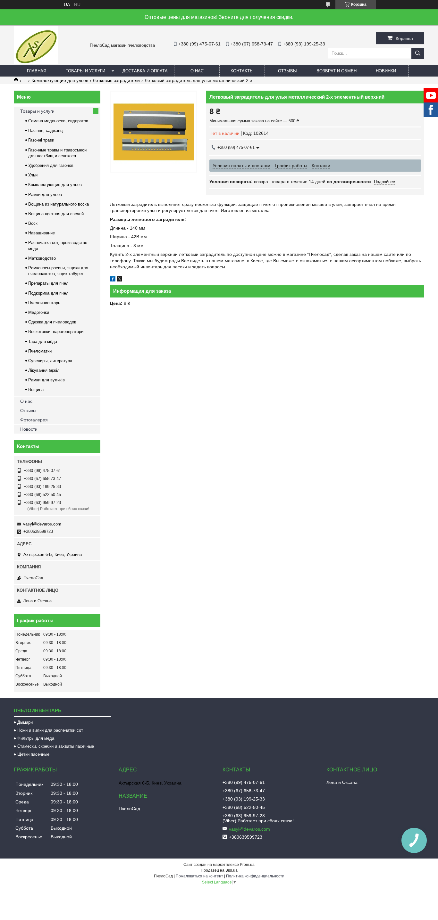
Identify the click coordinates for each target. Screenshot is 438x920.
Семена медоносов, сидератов (58, 120)
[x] (119, 279)
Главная (36, 71)
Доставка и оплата (145, 71)
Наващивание (41, 233)
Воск (33, 223)
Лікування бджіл (44, 370)
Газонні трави (41, 140)
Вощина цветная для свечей (56, 213)
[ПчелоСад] (36, 62)
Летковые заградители (116, 80)
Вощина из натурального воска (58, 204)
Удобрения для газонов (50, 165)
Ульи (33, 175)
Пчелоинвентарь (44, 302)
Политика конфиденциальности (255, 876)
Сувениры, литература (50, 360)
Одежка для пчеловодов (52, 322)
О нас (197, 71)
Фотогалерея (34, 419)
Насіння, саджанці (45, 130)
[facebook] (112, 279)
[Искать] (417, 53)
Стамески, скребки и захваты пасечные (55, 746)
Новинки (386, 71)
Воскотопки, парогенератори (55, 331)
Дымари (25, 722)
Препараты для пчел (48, 283)
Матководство (42, 258)
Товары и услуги (85, 71)
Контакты (242, 71)
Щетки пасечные (33, 754)
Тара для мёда (42, 341)
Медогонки (38, 312)
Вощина (36, 389)
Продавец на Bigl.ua (219, 870)
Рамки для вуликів (46, 380)
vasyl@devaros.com (42, 524)
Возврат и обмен (336, 71)
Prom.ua (247, 864)
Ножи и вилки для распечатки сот (50, 730)
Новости (29, 429)
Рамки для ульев (45, 194)
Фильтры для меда (35, 738)
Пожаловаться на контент (199, 876)
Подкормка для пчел (48, 293)
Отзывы (287, 71)
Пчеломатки (40, 351)
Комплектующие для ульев (59, 80)
